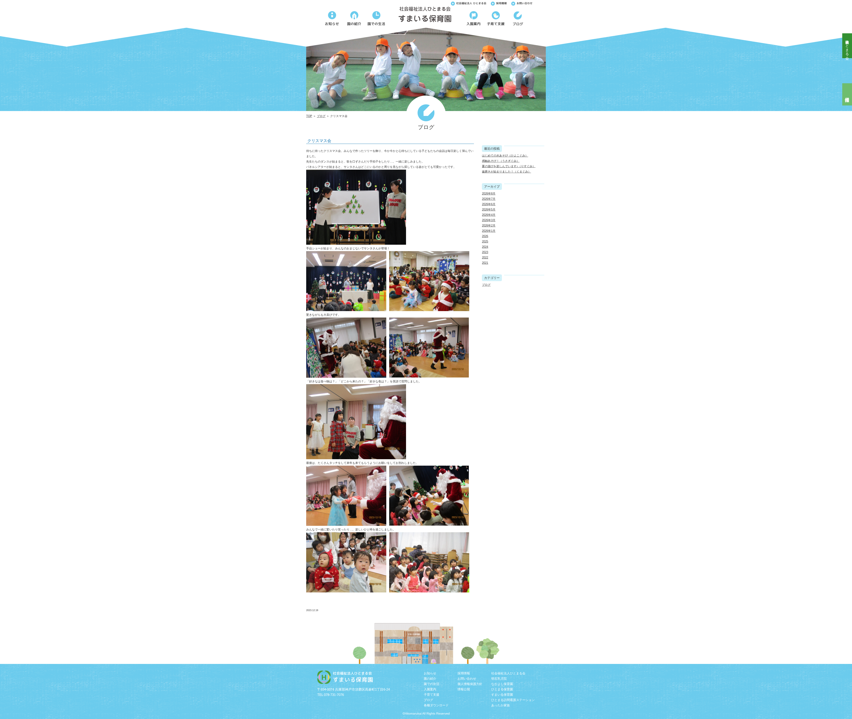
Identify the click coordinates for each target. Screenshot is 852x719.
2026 (485, 236)
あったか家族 (500, 705)
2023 (485, 252)
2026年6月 (488, 204)
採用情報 (501, 3)
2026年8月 (488, 193)
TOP (309, 116)
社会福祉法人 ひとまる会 (471, 3)
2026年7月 (488, 199)
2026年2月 (488, 225)
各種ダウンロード (436, 705)
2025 (485, 241)
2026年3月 (488, 220)
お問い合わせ (524, 3)
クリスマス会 (319, 141)
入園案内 (430, 689)
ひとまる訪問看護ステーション (513, 700)
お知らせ (430, 673)
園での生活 (431, 684)
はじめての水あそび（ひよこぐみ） (505, 155)
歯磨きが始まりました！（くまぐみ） (506, 171)
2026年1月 (488, 230)
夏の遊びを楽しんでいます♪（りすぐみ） (508, 166)
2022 (485, 257)
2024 (485, 246)
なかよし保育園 (502, 684)
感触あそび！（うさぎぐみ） (500, 161)
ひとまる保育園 (502, 689)
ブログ (321, 116)
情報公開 (464, 689)
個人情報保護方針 (470, 684)
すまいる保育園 (502, 694)
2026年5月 (488, 209)
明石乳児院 (499, 678)
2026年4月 (488, 214)
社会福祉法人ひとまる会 (847, 46)
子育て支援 (431, 694)
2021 (485, 262)
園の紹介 (430, 678)
